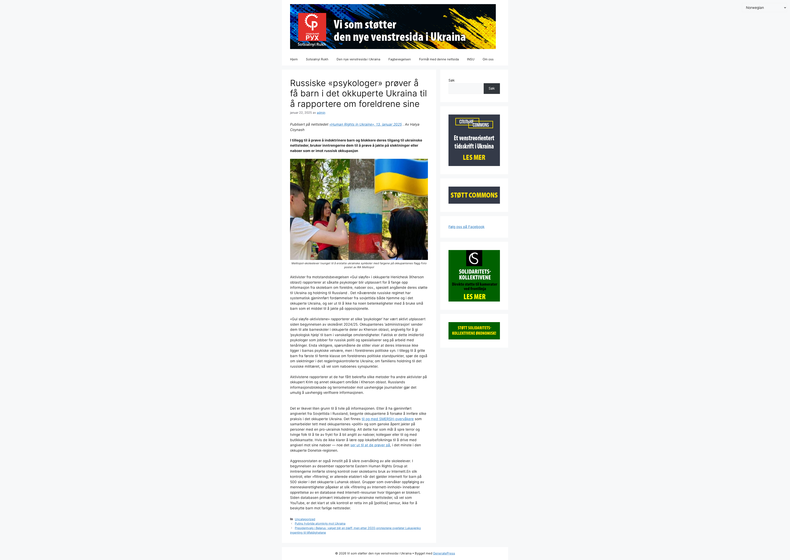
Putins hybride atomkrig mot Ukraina (320, 523)
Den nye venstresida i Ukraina (358, 59)
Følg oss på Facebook (466, 227)
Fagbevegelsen (399, 59)
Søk (451, 80)
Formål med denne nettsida (439, 59)
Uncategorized (305, 519)
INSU (470, 59)
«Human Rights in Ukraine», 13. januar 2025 (365, 124)
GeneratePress (444, 553)
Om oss (488, 59)
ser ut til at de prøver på (370, 445)
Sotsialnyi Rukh (317, 59)
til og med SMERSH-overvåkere (388, 419)
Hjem (294, 59)
